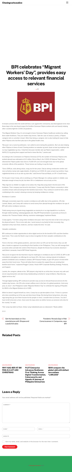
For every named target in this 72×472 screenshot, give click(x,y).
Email (40, 429)
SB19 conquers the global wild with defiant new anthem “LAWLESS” (58, 371)
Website (6, 436)
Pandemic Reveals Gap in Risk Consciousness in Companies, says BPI (53, 321)
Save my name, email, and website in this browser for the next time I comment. (31, 441)
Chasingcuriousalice (35, 465)
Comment (7, 404)
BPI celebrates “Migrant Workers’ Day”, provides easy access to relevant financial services (36, 75)
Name (5, 429)
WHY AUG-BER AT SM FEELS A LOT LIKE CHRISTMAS (11, 370)
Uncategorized (7, 365)
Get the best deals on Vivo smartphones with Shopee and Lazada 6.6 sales (17, 321)
